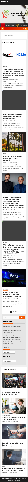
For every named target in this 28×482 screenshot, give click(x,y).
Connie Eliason (15, 79)
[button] (5, 28)
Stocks (4, 153)
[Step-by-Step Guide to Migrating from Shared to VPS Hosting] (14, 406)
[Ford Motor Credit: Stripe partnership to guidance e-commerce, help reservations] (14, 278)
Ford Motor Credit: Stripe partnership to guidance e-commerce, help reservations (12, 294)
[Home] (2, 29)
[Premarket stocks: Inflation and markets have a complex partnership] (14, 142)
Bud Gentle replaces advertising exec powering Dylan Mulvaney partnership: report (12, 116)
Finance (3, 466)
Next (16, 311)
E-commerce (5, 242)
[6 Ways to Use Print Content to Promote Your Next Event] (14, 380)
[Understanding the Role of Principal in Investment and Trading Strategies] (14, 457)
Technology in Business (6, 415)
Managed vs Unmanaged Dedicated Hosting (13, 335)
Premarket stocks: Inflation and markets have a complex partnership (12, 158)
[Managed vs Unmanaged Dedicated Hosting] (14, 431)
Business (5, 66)
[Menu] (5, 28)
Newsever (10, 480)
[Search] (23, 28)
